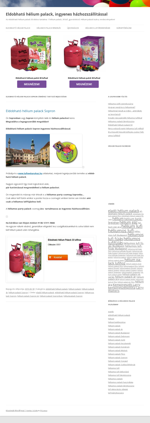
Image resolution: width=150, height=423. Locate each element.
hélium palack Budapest (118, 332)
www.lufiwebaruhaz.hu (30, 173)
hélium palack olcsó (133, 264)
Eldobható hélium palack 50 (120, 125)
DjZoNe (35, 411)
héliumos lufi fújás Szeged (128, 253)
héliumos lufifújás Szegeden (125, 254)
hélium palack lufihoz (124, 261)
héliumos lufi (121, 230)
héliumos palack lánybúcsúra (121, 385)
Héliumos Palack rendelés (49, 28)
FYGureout (43, 411)
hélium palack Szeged (128, 270)
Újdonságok (73, 28)
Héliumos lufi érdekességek (97, 28)
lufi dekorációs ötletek (118, 389)
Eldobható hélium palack (18, 28)
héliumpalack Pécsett (128, 268)
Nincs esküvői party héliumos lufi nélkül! (126, 128)
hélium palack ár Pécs (126, 282)
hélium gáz (128, 222)
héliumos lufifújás (124, 240)
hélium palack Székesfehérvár (121, 364)
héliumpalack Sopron (73, 296)
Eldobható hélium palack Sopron (30, 111)
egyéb (111, 311)
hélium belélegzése (117, 322)
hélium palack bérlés (135, 257)
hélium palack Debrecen (119, 336)
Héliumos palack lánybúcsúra (121, 121)
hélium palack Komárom (118, 347)
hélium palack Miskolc (117, 350)
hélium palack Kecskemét (119, 343)
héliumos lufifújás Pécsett (122, 251)
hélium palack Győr (116, 340)
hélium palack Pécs (115, 266)
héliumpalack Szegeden (131, 272)
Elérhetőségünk (124, 28)
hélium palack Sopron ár (28, 296)
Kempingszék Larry (126, 284)
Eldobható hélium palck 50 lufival (84, 78)
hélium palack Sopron (18, 292)
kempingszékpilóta (121, 287)
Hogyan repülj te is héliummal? (121, 107)
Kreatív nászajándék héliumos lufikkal (125, 118)
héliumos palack (120, 257)
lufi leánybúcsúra (116, 393)
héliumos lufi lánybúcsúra (119, 375)
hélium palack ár (125, 277)
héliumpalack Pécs (130, 266)
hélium (118, 218)
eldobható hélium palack (57, 289)
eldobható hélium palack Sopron (69, 292)
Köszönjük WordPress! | (19, 410)
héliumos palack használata (120, 382)
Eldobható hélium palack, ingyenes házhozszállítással (57, 14)
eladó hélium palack (45, 292)
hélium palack (75, 289)
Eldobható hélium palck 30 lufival (32, 78)
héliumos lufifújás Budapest (125, 247)
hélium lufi (131, 226)
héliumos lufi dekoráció (118, 371)
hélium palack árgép (127, 279)
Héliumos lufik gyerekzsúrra (120, 103)
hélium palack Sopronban (51, 296)
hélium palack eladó (116, 260)
